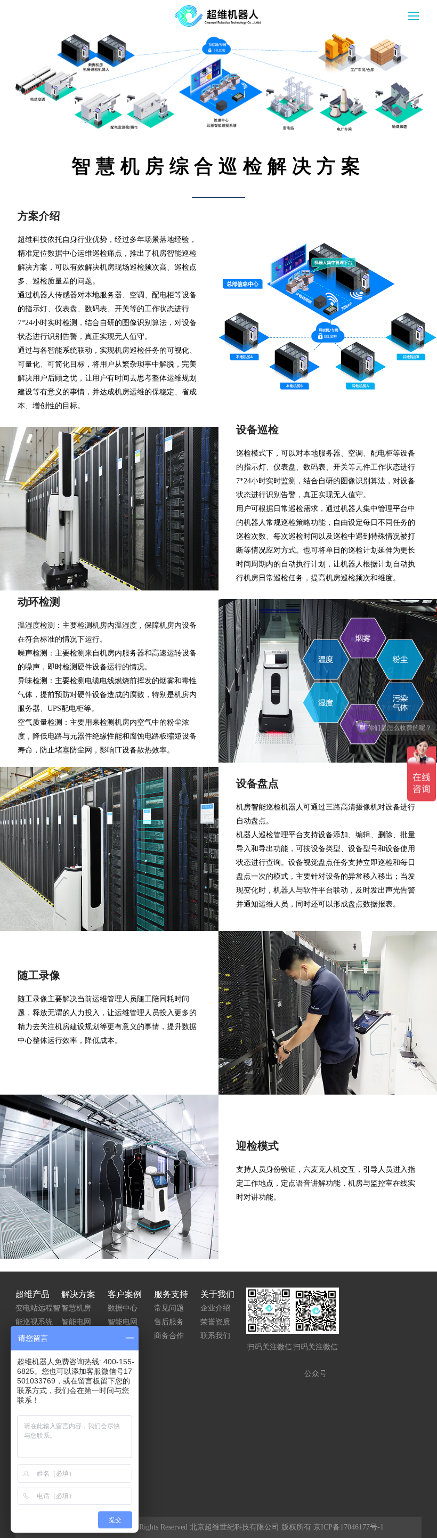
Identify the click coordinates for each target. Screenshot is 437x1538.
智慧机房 (76, 1308)
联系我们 (215, 1336)
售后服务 (169, 1322)
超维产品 (32, 1294)
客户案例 (125, 1294)
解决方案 (78, 1294)
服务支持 (171, 1294)
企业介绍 (215, 1308)
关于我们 (217, 1294)
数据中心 (122, 1308)
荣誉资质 (215, 1322)
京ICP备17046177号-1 (348, 1527)
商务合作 (169, 1336)
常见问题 (169, 1308)
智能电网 (76, 1322)
